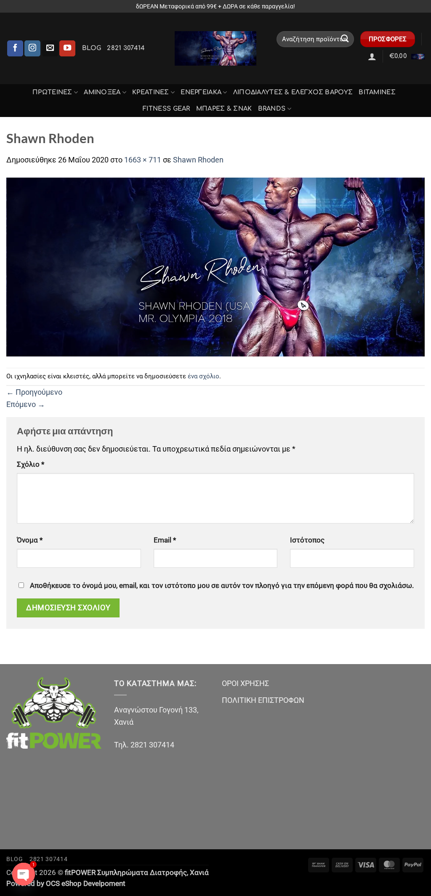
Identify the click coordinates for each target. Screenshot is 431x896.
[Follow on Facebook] (15, 48)
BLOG (91, 48)
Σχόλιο (30, 464)
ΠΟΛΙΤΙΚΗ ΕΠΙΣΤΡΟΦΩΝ (263, 700)
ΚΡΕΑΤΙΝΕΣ (150, 92)
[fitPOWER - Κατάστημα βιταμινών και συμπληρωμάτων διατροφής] (215, 48)
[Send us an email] (50, 48)
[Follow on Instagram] (32, 48)
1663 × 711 (142, 159)
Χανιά (199, 873)
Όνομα (30, 540)
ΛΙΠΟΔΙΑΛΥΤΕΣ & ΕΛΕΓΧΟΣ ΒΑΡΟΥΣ (293, 92)
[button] (372, 56)
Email (165, 540)
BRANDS (272, 108)
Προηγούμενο (34, 392)
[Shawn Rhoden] (215, 266)
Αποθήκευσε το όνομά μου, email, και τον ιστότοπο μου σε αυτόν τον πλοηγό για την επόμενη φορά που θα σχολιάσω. (222, 586)
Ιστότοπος (307, 540)
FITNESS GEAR (166, 108)
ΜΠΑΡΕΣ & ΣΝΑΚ (224, 108)
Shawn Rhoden (198, 159)
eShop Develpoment (93, 884)
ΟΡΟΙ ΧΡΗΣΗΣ (245, 683)
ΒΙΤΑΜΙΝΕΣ (377, 92)
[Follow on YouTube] (67, 48)
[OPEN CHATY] (23, 874)
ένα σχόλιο (203, 376)
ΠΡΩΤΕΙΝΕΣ (52, 92)
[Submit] (345, 39)
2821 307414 (126, 48)
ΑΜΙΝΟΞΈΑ (102, 92)
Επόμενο (25, 404)
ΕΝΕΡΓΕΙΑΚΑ (201, 92)
